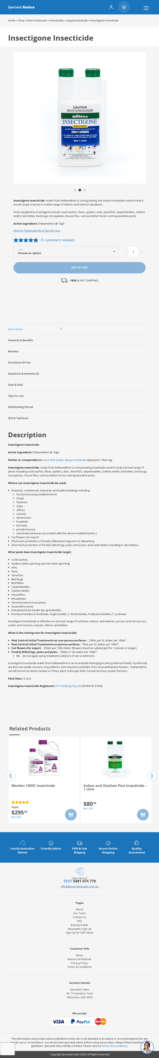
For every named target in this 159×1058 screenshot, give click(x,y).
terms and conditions (115, 1046)
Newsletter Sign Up (80, 929)
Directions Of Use (19, 362)
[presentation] (11, 772)
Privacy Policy (79, 963)
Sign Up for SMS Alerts (80, 932)
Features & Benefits (20, 340)
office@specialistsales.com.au (80, 886)
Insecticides (56, 20)
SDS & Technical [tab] (18, 418)
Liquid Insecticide (77, 20)
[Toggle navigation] (146, 8)
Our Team (79, 913)
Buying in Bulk (79, 925)
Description (15, 329)
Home (12, 20)
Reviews (13, 351)
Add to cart (79, 267)
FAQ (79, 921)
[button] (75, 190)
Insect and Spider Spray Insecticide (64, 460)
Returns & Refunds (80, 959)
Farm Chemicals (37, 20)
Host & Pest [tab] (15, 385)
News (79, 955)
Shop (21, 20)
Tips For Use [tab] (16, 396)
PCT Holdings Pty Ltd (68, 686)
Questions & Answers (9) (23, 373)
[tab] (79, 328)
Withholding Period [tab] (20, 407)
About (79, 909)
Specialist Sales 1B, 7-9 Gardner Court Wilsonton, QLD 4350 (79, 993)
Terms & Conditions (79, 967)
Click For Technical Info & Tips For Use (36, 230)
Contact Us (79, 917)
